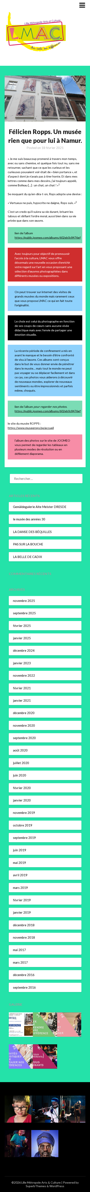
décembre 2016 (24, 975)
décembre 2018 (24, 925)
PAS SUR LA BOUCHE (28, 544)
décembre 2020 (24, 713)
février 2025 (22, 626)
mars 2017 (20, 962)
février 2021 (22, 688)
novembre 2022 (24, 675)
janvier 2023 (22, 663)
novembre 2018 (24, 937)
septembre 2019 (24, 837)
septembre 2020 (24, 738)
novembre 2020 (24, 725)
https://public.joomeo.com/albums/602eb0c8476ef (48, 237)
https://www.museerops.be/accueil (31, 428)
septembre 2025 (24, 613)
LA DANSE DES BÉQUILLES (32, 532)
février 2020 (22, 788)
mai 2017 (19, 950)
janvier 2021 (22, 700)
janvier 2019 (22, 912)
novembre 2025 (24, 601)
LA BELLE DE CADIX (27, 557)
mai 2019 (19, 862)
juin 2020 (19, 775)
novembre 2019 (24, 812)
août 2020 (20, 750)
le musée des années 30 (29, 519)
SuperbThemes (36, 1186)
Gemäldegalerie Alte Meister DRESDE (39, 507)
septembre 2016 (24, 987)
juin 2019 (19, 850)
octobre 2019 (22, 825)
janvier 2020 (22, 800)
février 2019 (22, 900)
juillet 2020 (21, 763)
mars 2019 (20, 887)
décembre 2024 (24, 650)
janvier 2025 (22, 638)
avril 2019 (20, 875)
